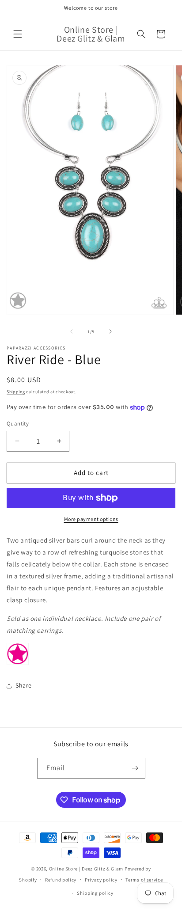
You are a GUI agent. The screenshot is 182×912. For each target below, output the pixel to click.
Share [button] (23, 685)
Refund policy (60, 880)
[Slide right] (110, 331)
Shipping (16, 392)
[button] (17, 34)
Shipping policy (95, 893)
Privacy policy (101, 880)
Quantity (18, 423)
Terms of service (144, 880)
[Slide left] (71, 331)
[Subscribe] (135, 768)
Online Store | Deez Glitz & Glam (86, 869)
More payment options (91, 519)
